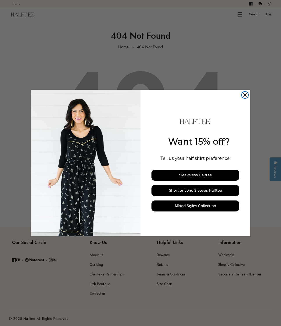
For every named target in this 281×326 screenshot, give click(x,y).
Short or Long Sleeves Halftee (195, 190)
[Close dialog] (245, 94)
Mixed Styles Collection (195, 206)
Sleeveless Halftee (195, 175)
